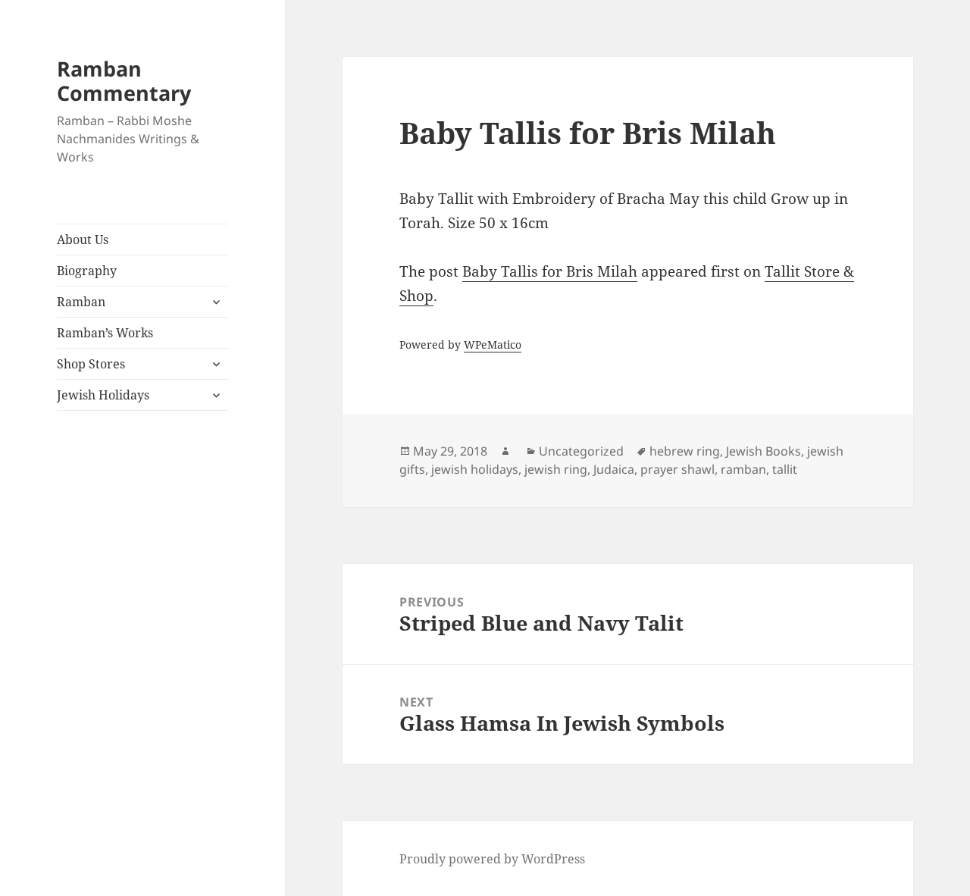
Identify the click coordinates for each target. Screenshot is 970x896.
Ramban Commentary (124, 81)
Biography (87, 270)
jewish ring (555, 469)
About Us (82, 239)
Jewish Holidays (103, 395)
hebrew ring (684, 451)
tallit (784, 469)
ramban (743, 469)
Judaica (613, 469)
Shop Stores (91, 364)
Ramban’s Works (105, 332)
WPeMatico (492, 344)
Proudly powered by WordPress (492, 859)
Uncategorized (581, 451)
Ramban (81, 301)
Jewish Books (763, 451)
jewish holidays (474, 469)
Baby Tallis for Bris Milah (549, 271)
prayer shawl (677, 469)
